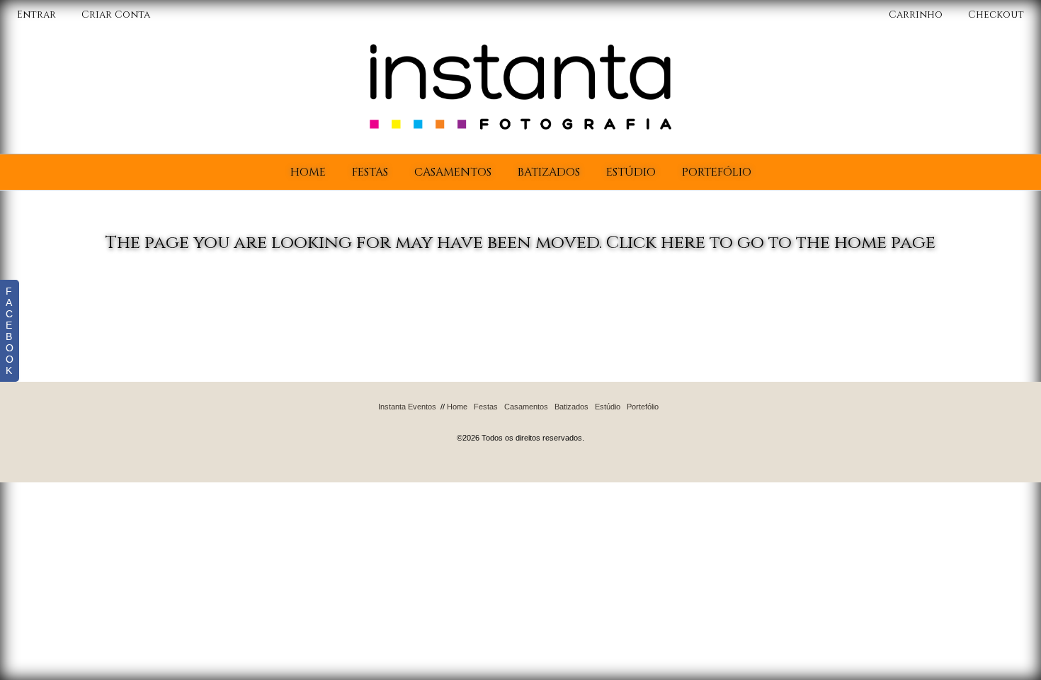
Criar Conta (115, 14)
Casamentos (452, 172)
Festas (370, 172)
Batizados (549, 172)
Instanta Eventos (407, 406)
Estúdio (631, 172)
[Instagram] (538, 422)
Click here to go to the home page (770, 242)
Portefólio (716, 172)
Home (308, 172)
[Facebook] (504, 422)
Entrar (36, 14)
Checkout (996, 14)
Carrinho (917, 14)
